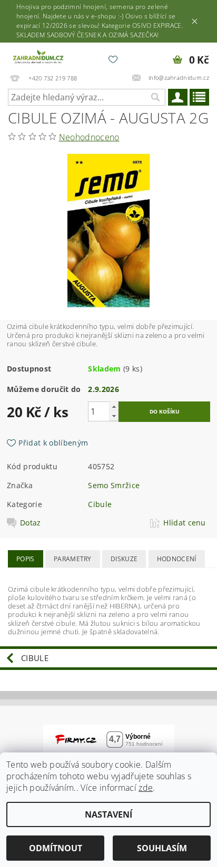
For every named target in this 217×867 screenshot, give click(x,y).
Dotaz (30, 523)
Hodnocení (176, 558)
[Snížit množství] (114, 416)
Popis (25, 558)
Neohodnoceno (89, 137)
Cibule (100, 504)
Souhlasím (162, 848)
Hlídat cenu (184, 523)
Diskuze (124, 558)
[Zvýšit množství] (114, 406)
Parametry (73, 558)
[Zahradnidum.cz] (39, 56)
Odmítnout (55, 848)
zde (146, 787)
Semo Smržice (114, 485)
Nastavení (108, 814)
